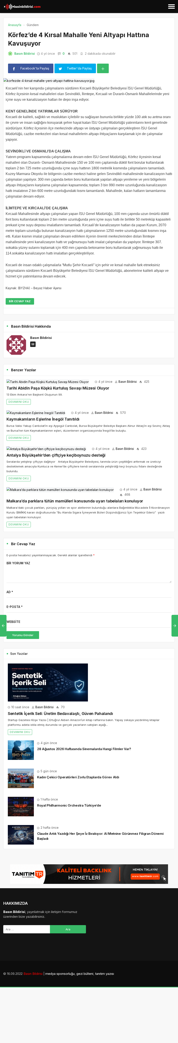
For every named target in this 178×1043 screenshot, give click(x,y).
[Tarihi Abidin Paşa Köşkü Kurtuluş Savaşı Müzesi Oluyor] (48, 381)
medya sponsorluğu (60, 974)
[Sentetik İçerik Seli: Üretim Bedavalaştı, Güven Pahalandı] (48, 682)
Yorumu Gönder (22, 635)
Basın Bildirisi (24, 53)
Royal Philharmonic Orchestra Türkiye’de (69, 805)
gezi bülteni (84, 974)
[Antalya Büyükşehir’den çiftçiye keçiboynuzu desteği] (46, 449)
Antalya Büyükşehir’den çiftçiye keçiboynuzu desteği (56, 455)
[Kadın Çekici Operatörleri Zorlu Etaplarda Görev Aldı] (21, 778)
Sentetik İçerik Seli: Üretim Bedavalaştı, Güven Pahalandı (60, 713)
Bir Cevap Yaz (20, 301)
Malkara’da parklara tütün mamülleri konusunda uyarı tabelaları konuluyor (75, 501)
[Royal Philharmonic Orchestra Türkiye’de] (21, 806)
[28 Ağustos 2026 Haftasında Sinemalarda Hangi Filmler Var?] (21, 750)
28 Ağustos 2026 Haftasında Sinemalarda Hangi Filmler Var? (84, 749)
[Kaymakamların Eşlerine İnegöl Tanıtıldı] (36, 412)
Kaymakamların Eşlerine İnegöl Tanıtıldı (43, 419)
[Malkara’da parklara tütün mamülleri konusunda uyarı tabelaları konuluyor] (60, 489)
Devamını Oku (18, 401)
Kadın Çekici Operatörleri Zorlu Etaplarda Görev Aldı (78, 777)
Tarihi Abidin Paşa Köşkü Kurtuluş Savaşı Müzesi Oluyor (58, 388)
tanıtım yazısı (104, 974)
